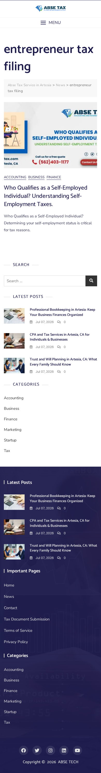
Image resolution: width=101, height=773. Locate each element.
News (9, 596)
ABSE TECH (68, 762)
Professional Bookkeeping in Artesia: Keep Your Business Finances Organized (62, 312)
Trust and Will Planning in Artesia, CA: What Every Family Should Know (63, 362)
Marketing (12, 429)
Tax (7, 450)
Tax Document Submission (27, 619)
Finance (54, 177)
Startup (10, 440)
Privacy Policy (16, 641)
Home (9, 585)
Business (36, 177)
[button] (50, 22)
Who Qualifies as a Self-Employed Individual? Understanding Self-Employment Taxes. (46, 196)
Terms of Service (18, 630)
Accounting (15, 177)
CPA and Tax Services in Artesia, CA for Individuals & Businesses (60, 337)
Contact (10, 607)
